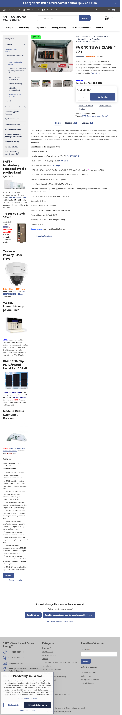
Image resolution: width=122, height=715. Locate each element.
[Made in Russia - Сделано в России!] (16, 434)
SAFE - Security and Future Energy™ (14, 18)
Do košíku (103, 96)
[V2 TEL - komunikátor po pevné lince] (16, 325)
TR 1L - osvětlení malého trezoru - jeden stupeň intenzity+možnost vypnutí (13, 475)
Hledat (85, 18)
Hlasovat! (8, 575)
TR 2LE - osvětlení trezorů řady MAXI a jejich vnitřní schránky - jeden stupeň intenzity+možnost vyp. (14, 495)
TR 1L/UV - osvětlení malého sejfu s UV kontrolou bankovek (15, 568)
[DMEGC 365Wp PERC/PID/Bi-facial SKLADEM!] (16, 381)
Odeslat (86, 661)
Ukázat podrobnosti (27, 710)
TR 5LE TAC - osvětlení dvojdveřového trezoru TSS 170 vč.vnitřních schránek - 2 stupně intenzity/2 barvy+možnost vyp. (14, 560)
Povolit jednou (33, 615)
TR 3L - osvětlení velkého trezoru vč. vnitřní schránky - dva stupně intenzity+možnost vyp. (15, 505)
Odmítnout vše (13, 705)
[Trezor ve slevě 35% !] (21, 233)
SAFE (10, 197)
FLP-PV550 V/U (73, 156)
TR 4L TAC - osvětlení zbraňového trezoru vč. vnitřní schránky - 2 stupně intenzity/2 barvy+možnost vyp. (14, 525)
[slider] (90, 57)
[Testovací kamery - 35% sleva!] (16, 274)
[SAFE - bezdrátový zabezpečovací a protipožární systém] (14, 185)
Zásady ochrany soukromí (75, 708)
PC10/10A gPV (55, 165)
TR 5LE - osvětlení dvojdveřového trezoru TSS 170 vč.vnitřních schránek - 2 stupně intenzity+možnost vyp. (14, 549)
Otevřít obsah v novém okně (61, 621)
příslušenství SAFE (19, 197)
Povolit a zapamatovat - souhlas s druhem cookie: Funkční (69, 615)
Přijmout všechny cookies (37, 705)
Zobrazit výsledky (15, 580)
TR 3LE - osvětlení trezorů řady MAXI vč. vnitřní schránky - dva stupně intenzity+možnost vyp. (14, 514)
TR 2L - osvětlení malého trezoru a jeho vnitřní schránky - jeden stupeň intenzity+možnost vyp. (14, 485)
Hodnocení (80, 56)
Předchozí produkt (44, 236)
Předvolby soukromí (57, 708)
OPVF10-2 (63, 161)
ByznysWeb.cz (68, 711)
